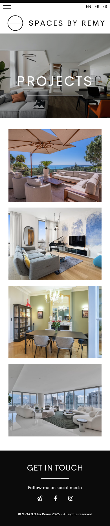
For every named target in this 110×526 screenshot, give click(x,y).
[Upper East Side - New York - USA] (55, 244)
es (104, 6)
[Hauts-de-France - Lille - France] (55, 322)
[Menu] (9, 8)
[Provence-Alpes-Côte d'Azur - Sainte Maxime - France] (55, 165)
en (88, 6)
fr (96, 6)
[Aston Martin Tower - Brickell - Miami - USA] (55, 400)
